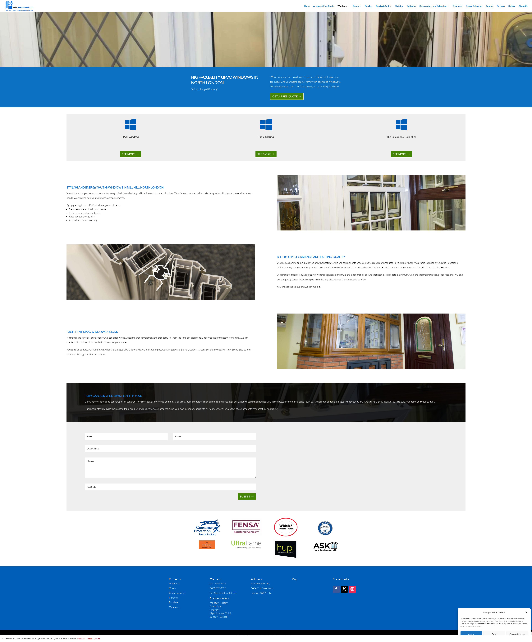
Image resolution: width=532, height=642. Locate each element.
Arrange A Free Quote (323, 6)
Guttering (411, 6)
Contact (489, 6)
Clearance (457, 6)
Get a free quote (285, 96)
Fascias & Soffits (383, 6)
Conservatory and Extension (432, 6)
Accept (471, 634)
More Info (81, 638)
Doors (356, 6)
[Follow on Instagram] (352, 589)
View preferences (517, 634)
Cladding (399, 6)
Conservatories (177, 592)
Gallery (511, 6)
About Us (523, 6)
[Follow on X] (344, 589)
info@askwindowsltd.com (223, 592)
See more (128, 154)
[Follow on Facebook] (336, 589)
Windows (342, 6)
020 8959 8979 (218, 583)
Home (307, 6)
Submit (245, 496)
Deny (494, 634)
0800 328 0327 (218, 588)
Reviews (501, 6)
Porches (369, 6)
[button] (526, 612)
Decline (97, 638)
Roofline (173, 602)
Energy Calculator (474, 6)
